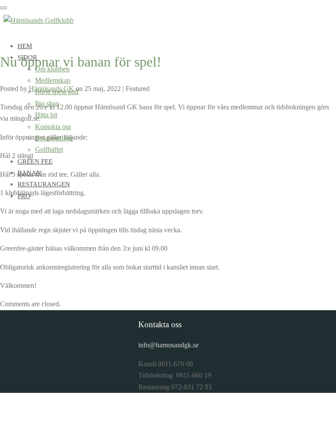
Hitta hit (46, 115)
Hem (25, 45)
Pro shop (47, 103)
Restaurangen (44, 184)
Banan (29, 172)
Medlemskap (52, 80)
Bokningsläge (54, 138)
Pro (24, 196)
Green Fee (35, 161)
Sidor (27, 57)
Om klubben (52, 69)
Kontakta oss (53, 126)
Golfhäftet (49, 149)
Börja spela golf (57, 91)
